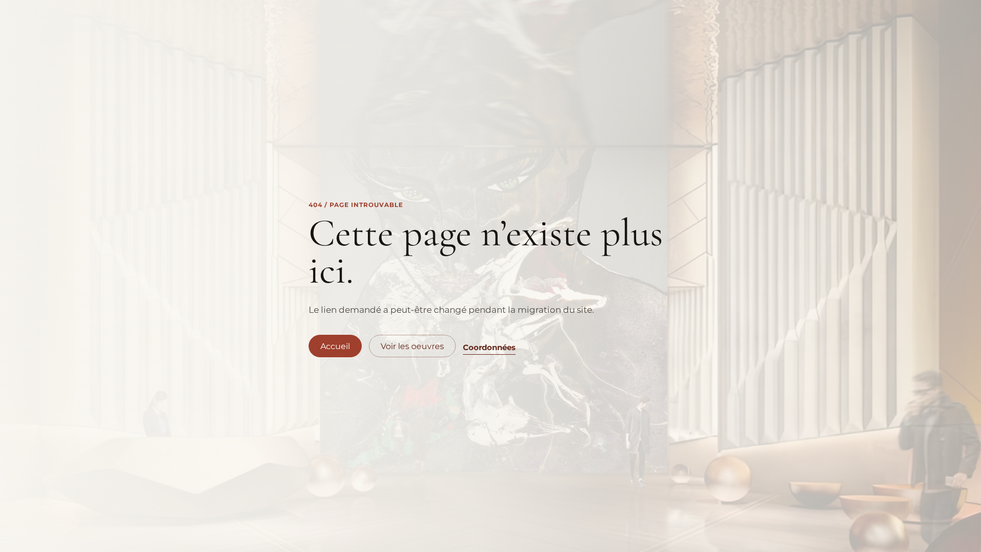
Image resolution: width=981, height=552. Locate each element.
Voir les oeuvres (412, 346)
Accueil (335, 346)
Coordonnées (489, 347)
